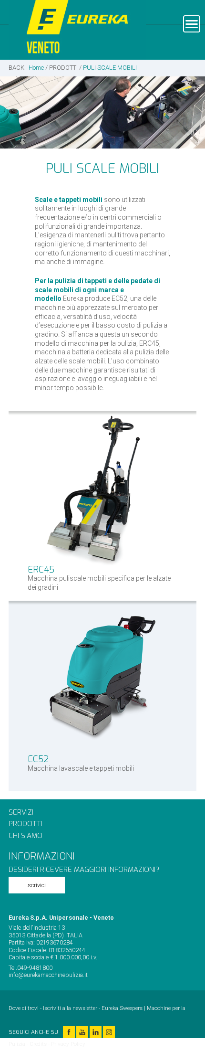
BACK (16, 67)
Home (36, 67)
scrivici (37, 885)
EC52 (38, 759)
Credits (38, 1044)
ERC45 (41, 569)
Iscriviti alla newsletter (70, 1008)
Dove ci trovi (24, 1008)
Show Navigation (191, 23)
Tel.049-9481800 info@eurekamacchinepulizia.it (48, 971)
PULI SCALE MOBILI (110, 67)
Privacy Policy (68, 1044)
